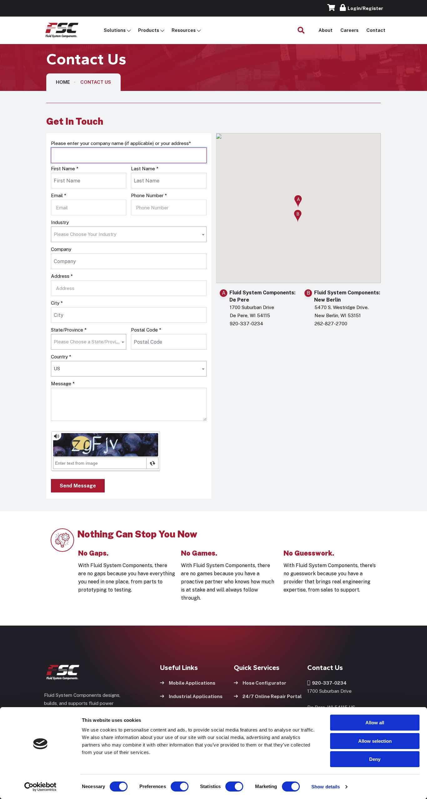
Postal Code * (146, 329)
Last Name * (144, 168)
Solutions (115, 30)
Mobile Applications (192, 683)
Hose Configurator (264, 683)
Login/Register (364, 8)
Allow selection (375, 741)
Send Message (78, 486)
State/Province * (69, 329)
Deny (374, 759)
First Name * (64, 168)
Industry (60, 222)
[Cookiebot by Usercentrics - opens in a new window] (40, 787)
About (326, 30)
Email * (58, 195)
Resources (184, 30)
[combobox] (129, 234)
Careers (349, 30)
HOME (63, 82)
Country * (61, 356)
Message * (63, 383)
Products (148, 30)
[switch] (173, 787)
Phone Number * (149, 195)
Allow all (374, 722)
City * (57, 303)
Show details (325, 786)
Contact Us (95, 82)
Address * (62, 276)
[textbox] (87, 234)
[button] (298, 201)
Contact (375, 30)
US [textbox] (57, 368)
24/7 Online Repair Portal (272, 696)
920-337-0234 (328, 683)
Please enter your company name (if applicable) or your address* (121, 143)
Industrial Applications (196, 696)
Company (61, 249)
